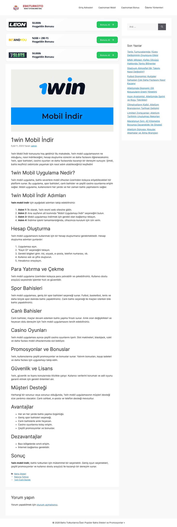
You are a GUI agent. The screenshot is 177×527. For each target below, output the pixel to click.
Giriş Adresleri (86, 7)
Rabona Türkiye (21, 477)
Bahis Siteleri (20, 474)
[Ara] (162, 27)
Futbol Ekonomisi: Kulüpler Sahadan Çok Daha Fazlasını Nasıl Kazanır (146, 80)
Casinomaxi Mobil (107, 7)
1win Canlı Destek (22, 480)
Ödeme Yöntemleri (154, 7)
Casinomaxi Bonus (130, 7)
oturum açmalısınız (47, 504)
